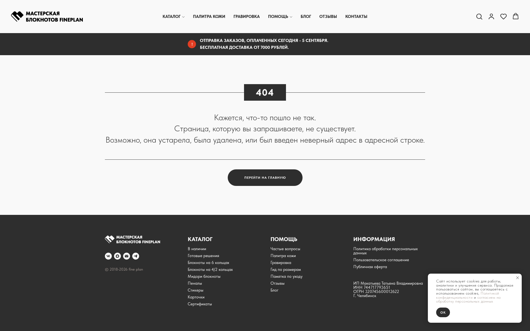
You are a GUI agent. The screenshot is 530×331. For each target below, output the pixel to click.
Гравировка (247, 16)
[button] (479, 16)
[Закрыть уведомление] (517, 278)
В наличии (197, 248)
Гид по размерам (286, 269)
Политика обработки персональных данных (385, 250)
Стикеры (195, 290)
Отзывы (328, 16)
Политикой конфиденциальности (467, 295)
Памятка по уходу (287, 276)
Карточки (196, 297)
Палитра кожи (209, 16)
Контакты (356, 16)
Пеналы (195, 283)
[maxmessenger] (117, 256)
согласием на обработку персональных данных (468, 299)
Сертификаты (200, 303)
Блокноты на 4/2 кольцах (210, 269)
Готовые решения (203, 255)
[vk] (108, 256)
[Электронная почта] (126, 256)
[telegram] (135, 256)
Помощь (278, 16)
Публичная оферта (370, 266)
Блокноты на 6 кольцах (208, 262)
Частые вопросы (285, 248)
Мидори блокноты (204, 276)
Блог (306, 16)
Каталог (172, 16)
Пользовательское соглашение (381, 259)
